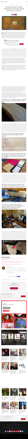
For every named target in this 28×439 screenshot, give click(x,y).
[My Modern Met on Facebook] (5, 431)
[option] (8, 327)
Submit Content (11, 436)
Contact (14, 436)
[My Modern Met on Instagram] (12, 431)
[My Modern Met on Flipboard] (14, 431)
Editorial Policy (6, 436)
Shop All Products (23, 332)
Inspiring (13, 4)
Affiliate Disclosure (20, 436)
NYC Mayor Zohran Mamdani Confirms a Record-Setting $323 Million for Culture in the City (13, 372)
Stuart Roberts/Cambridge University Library (19, 202)
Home (10, 4)
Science (10, 428)
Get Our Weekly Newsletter (22, 279)
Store (19, 428)
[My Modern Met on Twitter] (10, 431)
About (3, 436)
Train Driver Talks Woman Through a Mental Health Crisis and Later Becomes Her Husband (13, 358)
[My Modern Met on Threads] (20, 431)
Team (8, 436)
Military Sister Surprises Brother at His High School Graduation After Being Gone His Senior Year (22, 398)
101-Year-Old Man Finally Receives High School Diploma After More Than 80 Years (14, 261)
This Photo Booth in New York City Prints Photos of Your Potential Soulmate (5, 371)
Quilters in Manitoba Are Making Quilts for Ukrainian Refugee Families (12, 262)
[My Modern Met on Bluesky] (22, 431)
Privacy (22, 436)
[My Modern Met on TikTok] (18, 431)
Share (19, 276)
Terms (24, 436)
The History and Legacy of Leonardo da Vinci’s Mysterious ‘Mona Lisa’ (12, 264)
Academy (17, 428)
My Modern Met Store (6, 332)
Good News (16, 4)
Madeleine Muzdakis (13, 12)
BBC (15, 86)
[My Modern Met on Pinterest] (8, 431)
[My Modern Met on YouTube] (16, 431)
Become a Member (14, 288)
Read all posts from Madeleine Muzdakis (10, 272)
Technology (12, 428)
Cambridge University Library (16, 30)
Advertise (16, 436)
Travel (15, 428)
